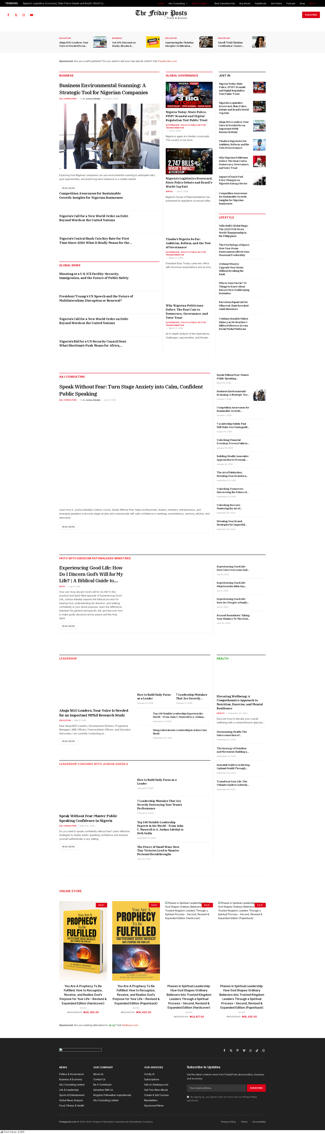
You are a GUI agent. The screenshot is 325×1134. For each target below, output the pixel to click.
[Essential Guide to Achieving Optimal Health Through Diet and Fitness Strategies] (259, 768)
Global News (69, 265)
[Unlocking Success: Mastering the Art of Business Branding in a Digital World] (259, 509)
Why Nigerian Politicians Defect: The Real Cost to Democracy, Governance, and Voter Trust (187, 311)
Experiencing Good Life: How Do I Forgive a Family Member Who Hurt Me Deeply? (232, 600)
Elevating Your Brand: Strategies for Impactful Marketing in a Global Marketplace (231, 523)
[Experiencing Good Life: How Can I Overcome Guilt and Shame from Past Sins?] (259, 570)
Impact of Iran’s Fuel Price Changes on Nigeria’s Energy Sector (233, 180)
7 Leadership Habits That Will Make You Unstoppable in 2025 (233, 425)
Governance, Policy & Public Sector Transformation (186, 126)
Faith (62, 586)
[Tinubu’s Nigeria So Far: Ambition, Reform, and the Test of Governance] (189, 222)
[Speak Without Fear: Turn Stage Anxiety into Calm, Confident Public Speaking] (134, 454)
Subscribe (311, 15)
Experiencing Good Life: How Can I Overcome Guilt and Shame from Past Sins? (233, 568)
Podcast (291, 3)
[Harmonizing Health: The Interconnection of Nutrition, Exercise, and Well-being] (259, 735)
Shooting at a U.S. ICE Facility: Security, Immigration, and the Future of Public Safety (94, 276)
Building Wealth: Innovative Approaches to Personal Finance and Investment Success (232, 458)
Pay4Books (261, 3)
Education (65, 38)
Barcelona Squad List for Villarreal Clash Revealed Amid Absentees (233, 305)
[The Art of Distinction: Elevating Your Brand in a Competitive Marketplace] (259, 476)
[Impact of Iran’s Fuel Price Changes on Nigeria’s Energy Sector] (259, 180)
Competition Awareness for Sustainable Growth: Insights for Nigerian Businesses (91, 195)
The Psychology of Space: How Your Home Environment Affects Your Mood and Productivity (234, 250)
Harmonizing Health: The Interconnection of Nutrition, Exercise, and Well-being (232, 733)
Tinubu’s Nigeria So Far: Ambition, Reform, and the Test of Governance (188, 243)
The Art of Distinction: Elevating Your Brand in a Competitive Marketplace (231, 474)
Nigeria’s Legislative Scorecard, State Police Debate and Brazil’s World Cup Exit (65, 3)
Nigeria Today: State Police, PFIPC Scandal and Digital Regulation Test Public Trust (187, 116)
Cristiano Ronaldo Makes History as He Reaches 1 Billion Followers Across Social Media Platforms (233, 324)
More (312, 3)
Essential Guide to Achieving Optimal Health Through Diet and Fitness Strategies (233, 766)
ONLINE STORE (70, 891)
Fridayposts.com (68, 1121)
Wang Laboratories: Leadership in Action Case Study (180, 731)
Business (117, 38)
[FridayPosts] (162, 15)
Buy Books (245, 3)
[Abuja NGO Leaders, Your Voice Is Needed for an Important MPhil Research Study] (100, 42)
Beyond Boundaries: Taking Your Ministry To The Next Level (233, 617)
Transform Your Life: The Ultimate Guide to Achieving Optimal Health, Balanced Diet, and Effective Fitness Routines (233, 783)
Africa (169, 191)
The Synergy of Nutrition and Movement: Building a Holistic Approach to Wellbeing (232, 750)
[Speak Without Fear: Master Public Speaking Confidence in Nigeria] (259, 378)
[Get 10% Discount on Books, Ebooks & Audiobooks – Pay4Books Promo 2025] (153, 42)
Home (161, 3)
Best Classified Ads (225, 3)
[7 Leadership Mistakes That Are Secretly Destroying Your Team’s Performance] (193, 678)
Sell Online (276, 3)
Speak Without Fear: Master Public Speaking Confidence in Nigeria (233, 376)
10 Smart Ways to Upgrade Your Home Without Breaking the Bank (231, 269)
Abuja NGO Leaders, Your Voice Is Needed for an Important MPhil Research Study (74, 44)
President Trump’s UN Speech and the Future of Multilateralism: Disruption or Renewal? (96, 298)
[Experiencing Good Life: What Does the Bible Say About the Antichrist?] (259, 586)
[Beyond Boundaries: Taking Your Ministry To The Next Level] (259, 619)
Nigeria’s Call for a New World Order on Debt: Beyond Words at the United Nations (93, 218)
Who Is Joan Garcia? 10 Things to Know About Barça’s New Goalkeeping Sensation (234, 288)
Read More (68, 188)
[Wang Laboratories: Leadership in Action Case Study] (143, 734)
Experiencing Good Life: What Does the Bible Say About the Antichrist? (231, 584)
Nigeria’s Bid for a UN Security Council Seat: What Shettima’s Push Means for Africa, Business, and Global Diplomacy (93, 343)
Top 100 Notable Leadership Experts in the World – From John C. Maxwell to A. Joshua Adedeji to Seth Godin (178, 715)
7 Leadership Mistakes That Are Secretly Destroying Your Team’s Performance (192, 696)
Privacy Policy (250, 1097)
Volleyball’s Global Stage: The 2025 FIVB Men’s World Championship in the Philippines (233, 231)
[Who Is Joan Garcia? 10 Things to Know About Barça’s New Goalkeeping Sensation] (259, 286)
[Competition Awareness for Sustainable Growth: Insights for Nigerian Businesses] (148, 199)
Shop (302, 3)
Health (222, 658)
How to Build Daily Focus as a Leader (154, 696)
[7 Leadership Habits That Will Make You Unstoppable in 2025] (259, 427)
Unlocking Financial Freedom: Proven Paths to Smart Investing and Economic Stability (232, 441)
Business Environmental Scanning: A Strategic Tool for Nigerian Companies (103, 89)
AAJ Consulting (176, 3)
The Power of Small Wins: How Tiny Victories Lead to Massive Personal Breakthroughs (158, 850)
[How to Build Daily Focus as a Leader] (154, 678)
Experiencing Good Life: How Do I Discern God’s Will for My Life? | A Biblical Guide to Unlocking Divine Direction (91, 574)
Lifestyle (226, 217)
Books (83, 1008)
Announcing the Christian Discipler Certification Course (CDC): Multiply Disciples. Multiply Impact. (180, 44)
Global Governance (182, 75)
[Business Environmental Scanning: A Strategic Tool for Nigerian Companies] (109, 136)
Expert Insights (199, 3)
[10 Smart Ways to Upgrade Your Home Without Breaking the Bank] (259, 267)
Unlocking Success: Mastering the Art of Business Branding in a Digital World (230, 506)
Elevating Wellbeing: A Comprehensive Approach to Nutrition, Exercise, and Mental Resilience (240, 702)
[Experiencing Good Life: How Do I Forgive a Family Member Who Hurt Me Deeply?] (259, 602)
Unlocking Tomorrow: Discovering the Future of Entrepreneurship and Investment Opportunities (232, 490)
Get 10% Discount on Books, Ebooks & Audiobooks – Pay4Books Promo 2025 (126, 44)
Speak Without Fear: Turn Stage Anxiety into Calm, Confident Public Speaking (131, 390)
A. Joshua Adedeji (91, 98)
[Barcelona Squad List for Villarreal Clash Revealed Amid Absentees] (259, 306)
